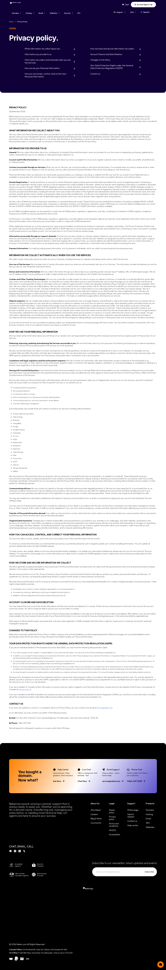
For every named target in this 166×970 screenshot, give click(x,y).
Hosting (29, 13)
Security (67, 13)
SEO (78, 13)
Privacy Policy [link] (22, 22)
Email (41, 13)
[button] (160, 964)
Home (11, 22)
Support (119, 12)
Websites (53, 13)
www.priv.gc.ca (24, 689)
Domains (15, 13)
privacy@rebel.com (104, 708)
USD (132, 12)
